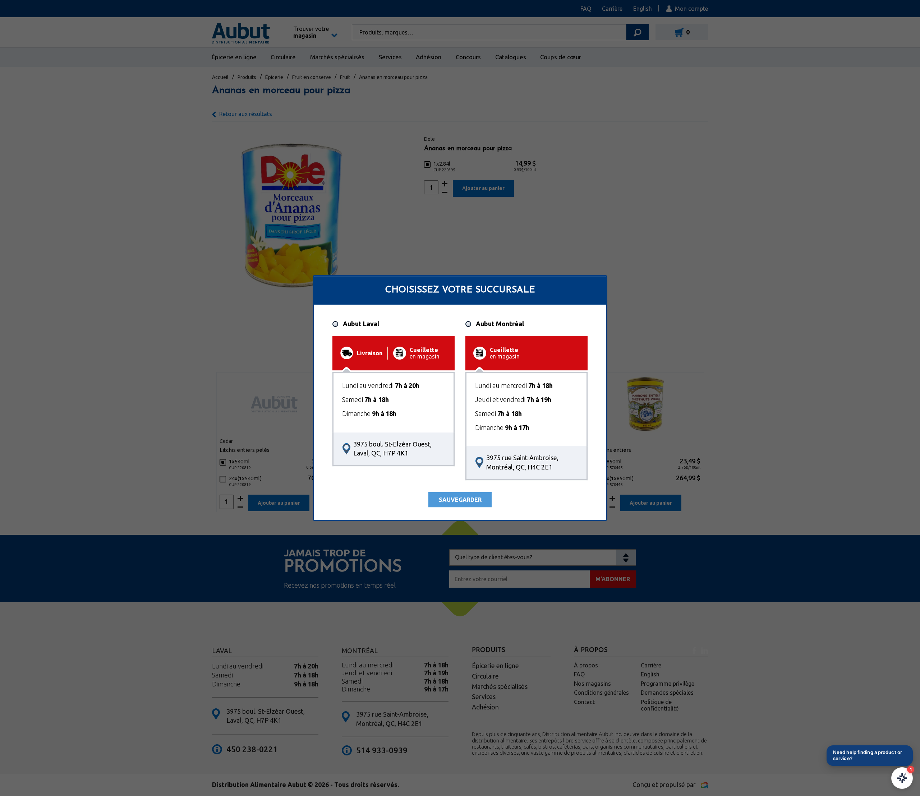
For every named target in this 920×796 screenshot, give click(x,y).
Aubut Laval (361, 324)
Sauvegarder (460, 499)
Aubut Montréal (500, 324)
